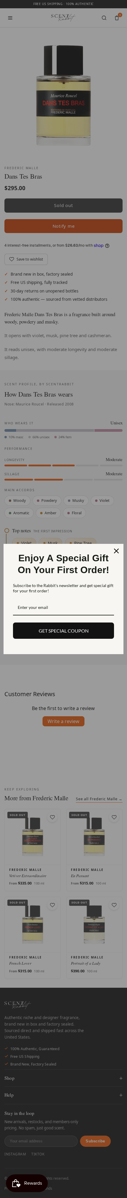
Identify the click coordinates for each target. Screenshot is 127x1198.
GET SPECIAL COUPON (64, 630)
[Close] (116, 551)
